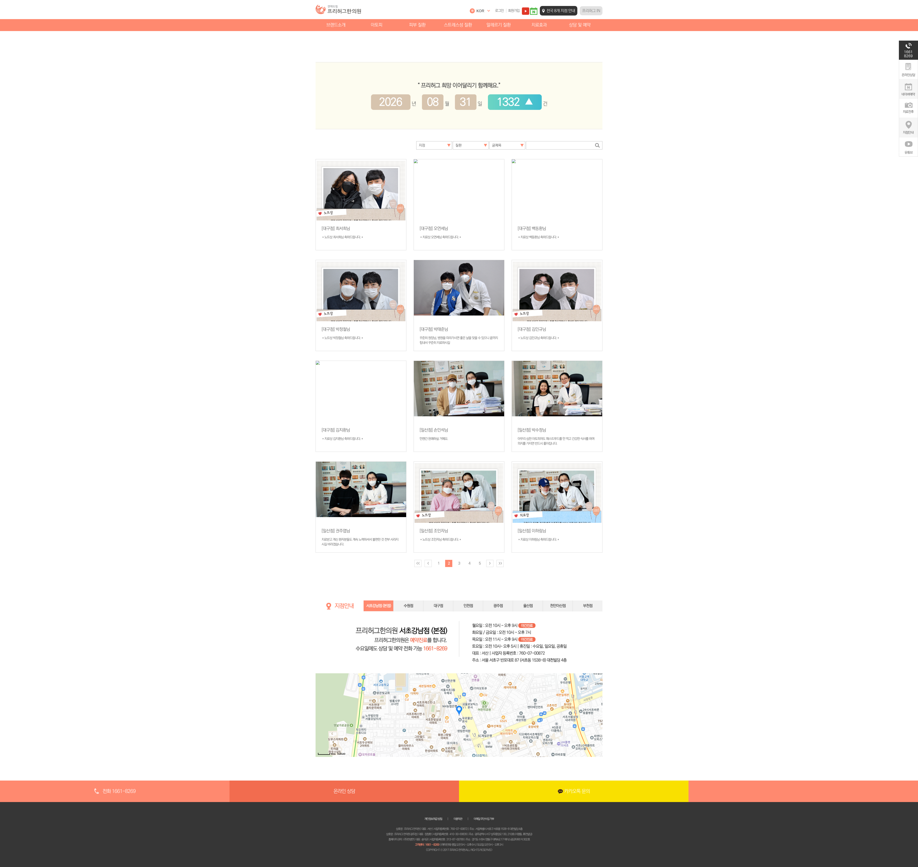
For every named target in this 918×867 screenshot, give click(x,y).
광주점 (498, 606)
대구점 (438, 606)
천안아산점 (558, 606)
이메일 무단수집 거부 (484, 818)
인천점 (468, 606)
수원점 (408, 606)
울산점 (528, 606)
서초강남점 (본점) (378, 606)
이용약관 (458, 818)
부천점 (587, 606)
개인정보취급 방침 (433, 818)
